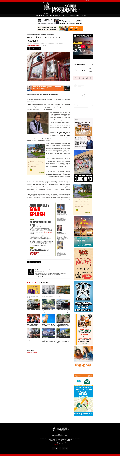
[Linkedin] (41, 277)
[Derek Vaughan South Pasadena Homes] (36, 159)
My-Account (68, 454)
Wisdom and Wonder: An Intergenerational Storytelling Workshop (32, 296)
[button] (82, 0)
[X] (90, 1)
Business (65, 15)
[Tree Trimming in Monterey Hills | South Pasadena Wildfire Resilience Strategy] (48, 304)
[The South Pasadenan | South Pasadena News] (60, 8)
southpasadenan (87, 111)
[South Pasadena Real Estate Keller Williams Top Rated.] (48, 88)
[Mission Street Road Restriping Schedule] (63, 289)
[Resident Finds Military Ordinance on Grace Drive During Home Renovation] (33, 304)
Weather (43, 293)
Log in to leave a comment (32, 352)
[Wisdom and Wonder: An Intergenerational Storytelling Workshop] (33, 289)
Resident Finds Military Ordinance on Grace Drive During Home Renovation (33, 311)
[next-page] (29, 345)
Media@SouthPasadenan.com (60, 444)
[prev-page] (27, 345)
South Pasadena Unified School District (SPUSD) (63, 337)
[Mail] (43, 277)
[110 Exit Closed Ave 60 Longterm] (83, 415)
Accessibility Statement (60, 446)
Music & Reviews (43, 34)
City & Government (74, 15)
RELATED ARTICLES (31, 282)
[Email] (36, 48)
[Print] (39, 48)
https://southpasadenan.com (39, 271)
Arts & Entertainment (54, 15)
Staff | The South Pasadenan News (34, 45)
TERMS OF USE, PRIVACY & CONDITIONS (79, 454)
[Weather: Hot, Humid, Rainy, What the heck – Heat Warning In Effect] (48, 289)
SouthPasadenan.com (78, 111)
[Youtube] (92, 1)
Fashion (28, 337)
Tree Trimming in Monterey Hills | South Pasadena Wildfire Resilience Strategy (48, 311)
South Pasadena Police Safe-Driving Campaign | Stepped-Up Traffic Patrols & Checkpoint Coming (63, 311)
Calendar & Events (37, 34)
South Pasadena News (41, 15)
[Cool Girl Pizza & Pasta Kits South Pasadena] (83, 344)
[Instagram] (86, 1)
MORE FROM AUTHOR (43, 282)
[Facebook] (84, 1)
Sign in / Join (78, 0)
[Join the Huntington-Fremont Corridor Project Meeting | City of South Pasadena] (63, 318)
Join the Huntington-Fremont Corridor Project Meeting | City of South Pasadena (62, 325)
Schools (84, 15)
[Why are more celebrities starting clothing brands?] (33, 333)
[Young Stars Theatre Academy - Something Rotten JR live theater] (83, 279)
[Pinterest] (88, 1)
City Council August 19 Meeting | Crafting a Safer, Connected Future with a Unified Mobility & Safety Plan (48, 340)
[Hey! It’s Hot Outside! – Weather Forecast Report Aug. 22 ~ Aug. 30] (48, 318)
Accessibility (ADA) (90, 454)
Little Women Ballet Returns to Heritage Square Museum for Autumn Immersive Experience (32, 325)
